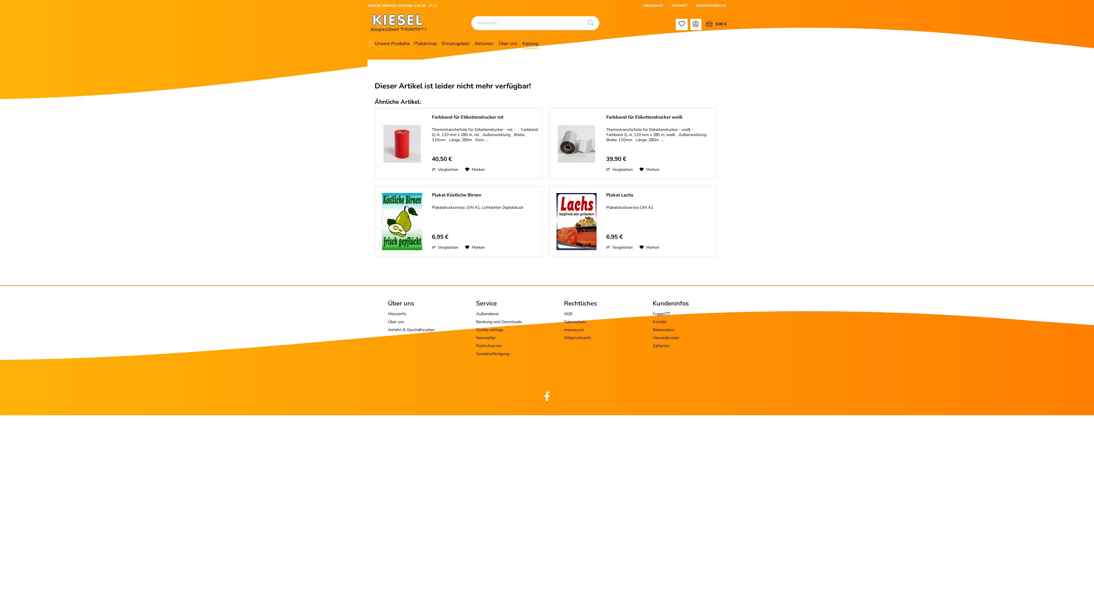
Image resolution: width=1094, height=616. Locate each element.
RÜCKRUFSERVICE (711, 5)
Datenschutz (575, 322)
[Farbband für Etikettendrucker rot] (402, 143)
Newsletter (486, 338)
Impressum (574, 330)
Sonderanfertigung (492, 353)
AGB (568, 314)
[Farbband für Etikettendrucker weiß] (576, 143)
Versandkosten (666, 338)
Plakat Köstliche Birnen (456, 195)
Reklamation (664, 330)
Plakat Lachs (619, 195)
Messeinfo (397, 314)
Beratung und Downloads (499, 322)
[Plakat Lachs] (576, 221)
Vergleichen (447, 169)
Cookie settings (489, 330)
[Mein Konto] (695, 24)
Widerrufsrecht (577, 338)
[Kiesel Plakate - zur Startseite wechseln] (398, 23)
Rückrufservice (489, 345)
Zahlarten (661, 345)
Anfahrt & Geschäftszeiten (411, 330)
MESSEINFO (653, 5)
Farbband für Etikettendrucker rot (467, 117)
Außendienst (487, 314)
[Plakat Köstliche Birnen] (402, 221)
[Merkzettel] (682, 24)
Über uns (396, 322)
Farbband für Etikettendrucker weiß (644, 117)
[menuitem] (682, 24)
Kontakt (660, 322)
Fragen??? (661, 314)
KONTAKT (679, 5)
